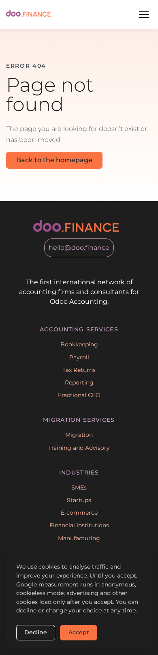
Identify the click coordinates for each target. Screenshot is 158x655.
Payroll (79, 357)
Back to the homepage (54, 160)
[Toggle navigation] (144, 14)
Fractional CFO (79, 395)
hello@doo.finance (79, 247)
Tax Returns (79, 370)
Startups (79, 500)
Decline (35, 632)
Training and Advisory (79, 447)
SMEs (79, 487)
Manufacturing (79, 538)
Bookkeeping (79, 344)
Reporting (79, 382)
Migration (79, 434)
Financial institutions (79, 525)
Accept (78, 632)
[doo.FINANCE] (28, 14)
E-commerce (79, 512)
